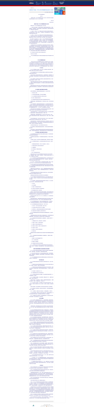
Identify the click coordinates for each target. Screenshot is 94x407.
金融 (36, 4)
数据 (38, 4)
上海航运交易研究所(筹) (45, 405)
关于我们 (45, 404)
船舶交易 (54, 4)
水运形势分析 (56, 4)
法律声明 (47, 404)
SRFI (48, 4)
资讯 (36, 2)
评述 (53, 2)
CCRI (50, 4)
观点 (37, 4)
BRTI (46, 4)
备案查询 (43, 4)
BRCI (47, 4)
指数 (45, 2)
